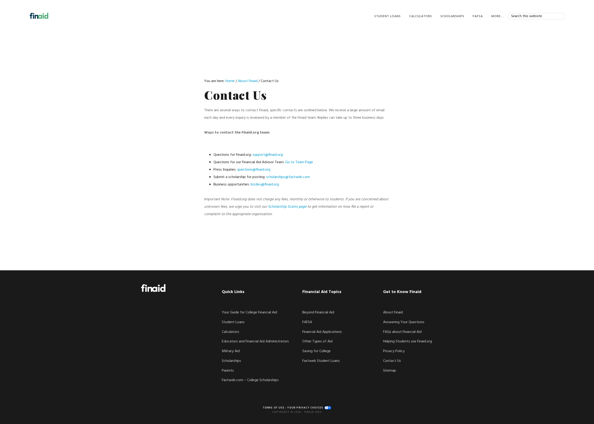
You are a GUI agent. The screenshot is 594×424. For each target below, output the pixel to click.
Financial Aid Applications (322, 332)
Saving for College (316, 351)
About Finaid (393, 312)
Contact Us (392, 361)
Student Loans (233, 322)
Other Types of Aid (317, 341)
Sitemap (389, 371)
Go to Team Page (299, 162)
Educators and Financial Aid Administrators (255, 341)
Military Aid (231, 351)
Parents (228, 371)
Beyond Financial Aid (318, 312)
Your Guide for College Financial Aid (249, 312)
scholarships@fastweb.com (288, 177)
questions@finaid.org (253, 170)
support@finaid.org (267, 155)
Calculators (230, 332)
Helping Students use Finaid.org (407, 341)
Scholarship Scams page (287, 207)
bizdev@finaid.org (265, 185)
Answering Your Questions (403, 322)
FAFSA (307, 322)
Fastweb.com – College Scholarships (250, 380)
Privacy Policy (394, 351)
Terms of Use (273, 407)
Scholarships (231, 361)
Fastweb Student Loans (321, 361)
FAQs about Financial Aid (402, 332)
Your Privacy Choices (305, 407)
